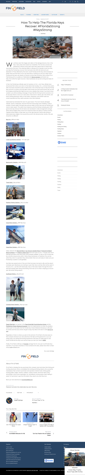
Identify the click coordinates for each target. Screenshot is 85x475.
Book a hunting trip (10, 448)
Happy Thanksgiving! (66, 84)
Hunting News (60, 128)
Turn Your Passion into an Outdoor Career (42, 433)
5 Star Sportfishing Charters (13, 139)
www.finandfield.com (27, 379)
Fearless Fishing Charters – (13, 202)
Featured (8, 387)
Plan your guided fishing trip (11, 463)
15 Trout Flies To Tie (38, 400)
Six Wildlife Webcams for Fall (17, 432)
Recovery (34, 387)
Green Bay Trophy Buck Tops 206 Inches (75, 471)
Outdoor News (60, 135)
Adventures (60, 115)
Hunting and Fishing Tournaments (13, 454)
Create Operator (47, 446)
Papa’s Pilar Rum (10, 324)
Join (50, 1)
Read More (34, 402)
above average (36, 77)
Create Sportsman (48, 448)
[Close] (64, 448)
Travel (58, 190)
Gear (34, 1)
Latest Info (33, 470)
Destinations (28, 1)
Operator (59, 131)
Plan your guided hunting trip (12, 461)
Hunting (59, 124)
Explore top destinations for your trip (13, 452)
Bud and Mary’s (21, 251)
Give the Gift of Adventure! (67, 95)
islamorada (23, 387)
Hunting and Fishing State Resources (13, 457)
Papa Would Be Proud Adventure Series (35, 324)
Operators (14, 1)
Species (38, 1)
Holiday (59, 178)
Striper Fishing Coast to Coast (30, 425)
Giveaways (44, 1)
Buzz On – (9, 119)
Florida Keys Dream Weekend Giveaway (16, 326)
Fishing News (60, 122)
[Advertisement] (56, 8)
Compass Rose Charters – (13, 304)
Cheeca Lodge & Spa (23, 252)
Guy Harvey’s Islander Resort (33, 251)
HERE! (44, 340)
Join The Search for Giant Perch (13, 425)
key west (28, 387)
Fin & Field (8, 1)
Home (37, 470)
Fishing (37, 19)
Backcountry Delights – (12, 162)
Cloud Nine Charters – (12, 222)
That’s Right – (10, 182)
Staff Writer (43, 33)
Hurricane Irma (15, 387)
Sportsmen (21, 1)
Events (59, 117)
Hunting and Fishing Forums (50, 454)
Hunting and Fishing (61, 126)
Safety (58, 187)
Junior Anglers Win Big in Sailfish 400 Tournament (47, 425)
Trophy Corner (9, 446)
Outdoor (59, 133)
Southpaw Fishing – (11, 274)
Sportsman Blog (47, 452)
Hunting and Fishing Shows (11, 456)
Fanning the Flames (65, 105)
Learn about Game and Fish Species (13, 459)
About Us (65, 446)
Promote (26, 344)
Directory (29, 470)
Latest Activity (47, 450)
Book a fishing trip (9, 450)
